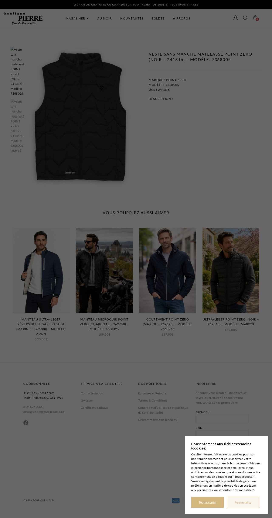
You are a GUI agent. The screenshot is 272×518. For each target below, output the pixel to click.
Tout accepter (208, 502)
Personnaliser (243, 502)
